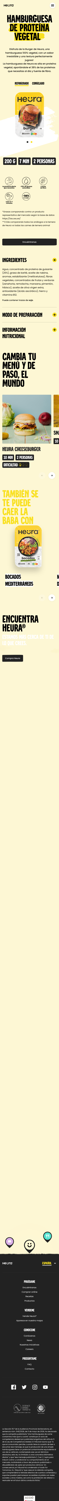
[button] (27, 142)
